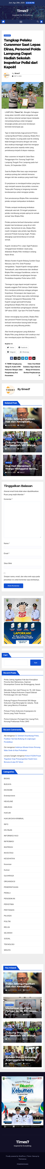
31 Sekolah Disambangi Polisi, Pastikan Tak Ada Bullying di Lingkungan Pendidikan (21, 739)
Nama (7, 543)
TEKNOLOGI (9, 944)
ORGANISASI (9, 881)
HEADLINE (7, 35)
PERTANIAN (9, 910)
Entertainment (9, 796)
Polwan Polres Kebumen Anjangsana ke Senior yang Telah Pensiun (21, 1060)
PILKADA (8, 916)
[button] (38, 22)
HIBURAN (8, 807)
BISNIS (7, 778)
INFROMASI (9, 841)
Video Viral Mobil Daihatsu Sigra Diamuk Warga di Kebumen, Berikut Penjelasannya (31, 368)
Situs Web (8, 563)
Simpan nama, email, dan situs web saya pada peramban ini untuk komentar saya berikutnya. (22, 578)
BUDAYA (7, 784)
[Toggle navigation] (21, 21)
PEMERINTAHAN (11, 887)
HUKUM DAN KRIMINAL (14, 818)
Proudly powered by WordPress (16, 1156)
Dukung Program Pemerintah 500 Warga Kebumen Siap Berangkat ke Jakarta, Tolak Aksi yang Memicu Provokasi (21, 703)
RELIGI (7, 927)
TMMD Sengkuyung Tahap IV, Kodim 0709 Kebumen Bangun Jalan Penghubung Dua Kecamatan (13, 369)
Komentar (8, 499)
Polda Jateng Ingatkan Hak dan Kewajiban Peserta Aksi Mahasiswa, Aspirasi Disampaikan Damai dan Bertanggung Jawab (22, 682)
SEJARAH (8, 933)
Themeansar (22, 1159)
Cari (5, 655)
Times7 (22, 11)
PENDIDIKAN (9, 899)
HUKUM (7, 813)
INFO (6, 824)
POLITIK (7, 921)
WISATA (7, 950)
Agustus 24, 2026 (15, 1014)
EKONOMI (8, 790)
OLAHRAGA (9, 876)
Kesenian (8, 864)
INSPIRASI (8, 847)
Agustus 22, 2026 (15, 1039)
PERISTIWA (9, 904)
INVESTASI (8, 853)
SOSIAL (7, 939)
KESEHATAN (9, 859)
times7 (17, 73)
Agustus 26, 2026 (15, 990)
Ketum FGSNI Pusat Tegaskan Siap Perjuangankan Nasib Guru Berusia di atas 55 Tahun (22, 759)
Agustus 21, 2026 (15, 1063)
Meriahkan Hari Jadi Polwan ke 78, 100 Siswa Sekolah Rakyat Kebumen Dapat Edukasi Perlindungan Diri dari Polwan (22, 692)
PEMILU (7, 893)
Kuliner (7, 870)
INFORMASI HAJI (11, 836)
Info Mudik (8, 830)
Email (6, 553)
